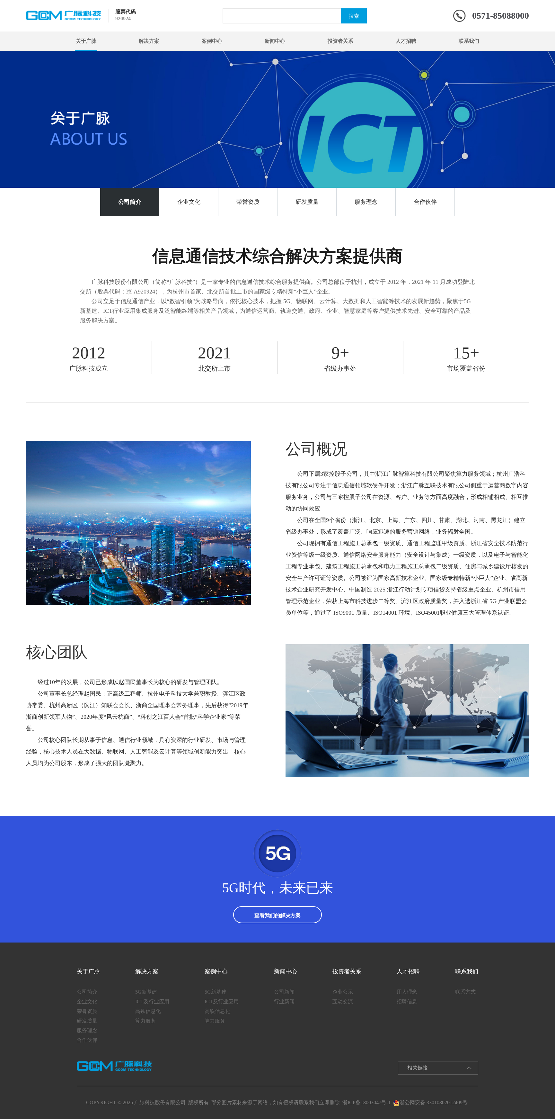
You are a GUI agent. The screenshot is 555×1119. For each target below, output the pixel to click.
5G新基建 (146, 992)
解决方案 (149, 41)
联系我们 (469, 41)
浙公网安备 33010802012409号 (434, 1102)
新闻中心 (275, 41)
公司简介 (129, 202)
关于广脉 (86, 41)
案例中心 (212, 41)
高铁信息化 (148, 1011)
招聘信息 (407, 1001)
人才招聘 (406, 41)
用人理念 (407, 992)
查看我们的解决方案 (277, 915)
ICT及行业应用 (152, 1001)
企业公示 (342, 992)
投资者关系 (340, 41)
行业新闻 (284, 1001)
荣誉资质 (248, 202)
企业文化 (188, 202)
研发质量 (307, 202)
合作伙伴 (425, 202)
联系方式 (465, 992)
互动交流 (342, 1001)
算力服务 (145, 1021)
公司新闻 (284, 992)
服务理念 (366, 202)
